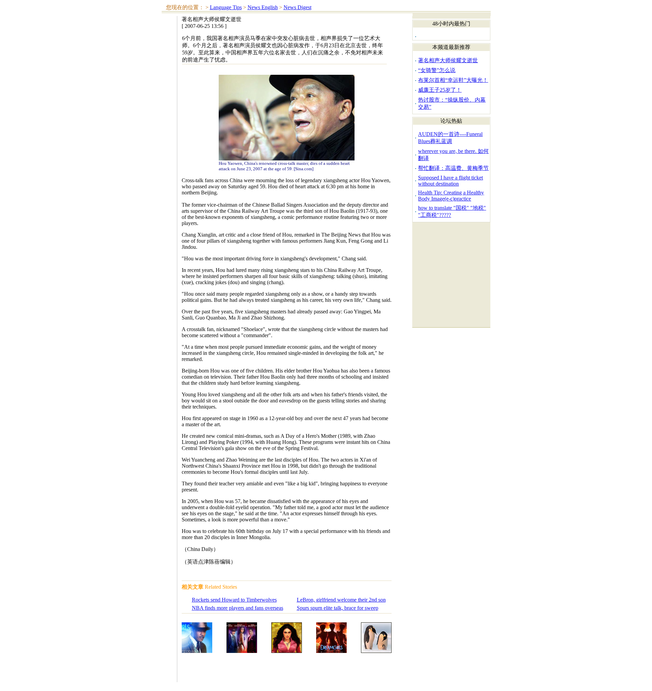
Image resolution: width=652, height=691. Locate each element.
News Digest (297, 7)
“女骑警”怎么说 (436, 70)
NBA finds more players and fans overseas (237, 608)
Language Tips (226, 7)
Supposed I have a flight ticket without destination (450, 181)
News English (263, 7)
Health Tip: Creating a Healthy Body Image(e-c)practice (451, 196)
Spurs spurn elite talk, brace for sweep (337, 608)
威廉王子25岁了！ (439, 90)
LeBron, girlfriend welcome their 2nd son (341, 600)
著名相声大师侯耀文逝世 (448, 60)
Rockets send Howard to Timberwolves (234, 600)
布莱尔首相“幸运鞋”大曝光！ (453, 80)
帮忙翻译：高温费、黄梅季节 (453, 168)
